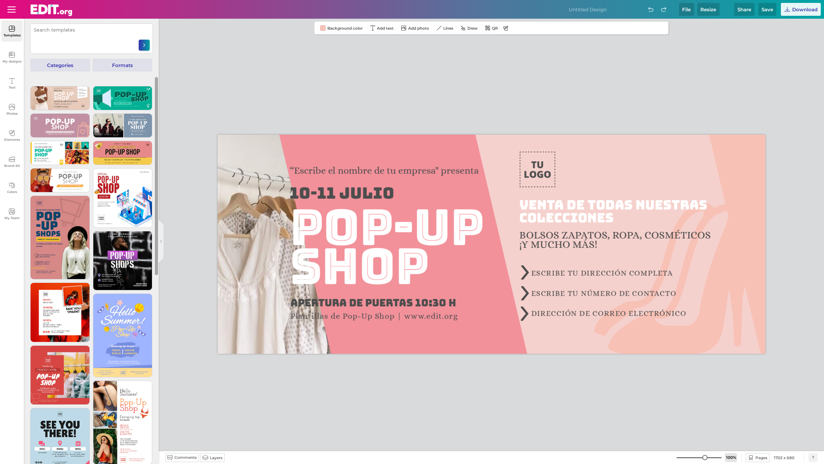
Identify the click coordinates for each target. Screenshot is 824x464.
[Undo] (650, 9)
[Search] (144, 45)
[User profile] (11, 9)
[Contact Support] (813, 457)
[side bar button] (161, 241)
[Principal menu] (51, 10)
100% (731, 457)
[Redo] (663, 9)
